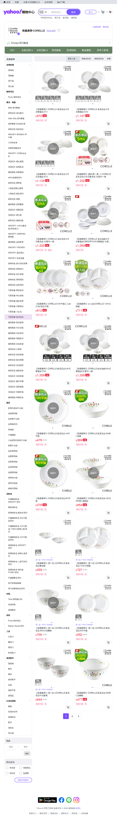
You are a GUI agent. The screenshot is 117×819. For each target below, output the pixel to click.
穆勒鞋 (74, 18)
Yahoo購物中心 (19, 12)
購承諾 (106, 26)
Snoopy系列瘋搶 (19, 42)
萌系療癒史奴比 (58, 50)
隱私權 (74, 813)
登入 (91, 11)
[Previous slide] (36, 83)
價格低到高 (86, 58)
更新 (78, 808)
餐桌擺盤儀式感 (88, 50)
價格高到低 (99, 58)
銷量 (109, 58)
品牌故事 (97, 26)
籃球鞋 (66, 18)
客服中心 (32, 813)
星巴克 (57, 18)
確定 (27, 753)
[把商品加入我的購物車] (68, 124)
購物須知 (54, 813)
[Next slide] (70, 83)
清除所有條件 (23, 780)
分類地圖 (84, 813)
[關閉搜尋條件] (46, 12)
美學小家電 (102, 50)
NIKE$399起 (46, 18)
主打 (12, 50)
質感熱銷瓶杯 (73, 50)
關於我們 (43, 813)
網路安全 (64, 813)
